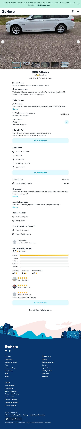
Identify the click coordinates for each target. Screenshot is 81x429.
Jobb (6, 374)
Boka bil (44, 359)
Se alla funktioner (40, 173)
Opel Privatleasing (10, 391)
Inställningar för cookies (37, 415)
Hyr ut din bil (46, 368)
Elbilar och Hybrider (11, 400)
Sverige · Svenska (14, 419)
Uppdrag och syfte (11, 362)
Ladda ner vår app (10, 368)
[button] (78, 4)
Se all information (40, 141)
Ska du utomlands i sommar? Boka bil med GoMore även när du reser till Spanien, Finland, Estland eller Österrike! (39, 4)
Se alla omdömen (40, 303)
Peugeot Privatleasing (12, 394)
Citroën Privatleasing (11, 402)
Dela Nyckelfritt (47, 371)
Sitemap (25, 415)
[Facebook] (6, 351)
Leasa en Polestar (10, 405)
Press (6, 365)
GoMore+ (45, 365)
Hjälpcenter (8, 359)
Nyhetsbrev (9, 371)
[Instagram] (9, 351)
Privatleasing (9, 388)
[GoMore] (8, 11)
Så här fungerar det (48, 362)
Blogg (6, 376)
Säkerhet (45, 376)
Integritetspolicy (15, 415)
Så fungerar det (10, 385)
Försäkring (45, 374)
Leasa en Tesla (9, 397)
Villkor (7, 415)
